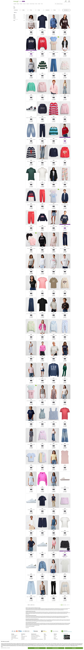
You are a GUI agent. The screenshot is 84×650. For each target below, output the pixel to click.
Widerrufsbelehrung (24, 636)
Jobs (12, 639)
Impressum (22, 639)
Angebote (45, 635)
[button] (69, 1)
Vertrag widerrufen (33, 638)
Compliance (22, 638)
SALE (14, 20)
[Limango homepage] (16, 1)
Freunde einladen (13, 636)
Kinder (14, 15)
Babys (14, 14)
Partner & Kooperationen (14, 638)
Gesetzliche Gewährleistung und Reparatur (37, 639)
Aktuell (55, 635)
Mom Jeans (27, 627)
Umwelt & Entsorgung (34, 637)
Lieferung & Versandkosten (35, 635)
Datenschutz (23, 637)
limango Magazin (13, 637)
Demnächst (55, 636)
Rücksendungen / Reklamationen (35, 636)
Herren (14, 18)
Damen (45, 638)
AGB (22, 635)
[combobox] (62, 3)
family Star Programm (14, 635)
